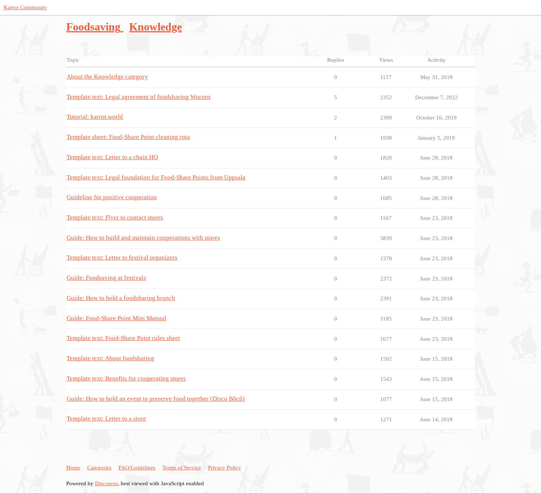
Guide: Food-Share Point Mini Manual (116, 318)
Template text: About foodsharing (110, 358)
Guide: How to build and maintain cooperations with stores (143, 237)
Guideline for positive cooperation (112, 197)
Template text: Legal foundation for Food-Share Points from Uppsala (156, 177)
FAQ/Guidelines (137, 468)
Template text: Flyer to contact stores (115, 217)
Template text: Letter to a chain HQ (112, 157)
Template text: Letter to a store (106, 418)
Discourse (106, 483)
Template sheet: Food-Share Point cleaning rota (128, 136)
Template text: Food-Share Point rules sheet (123, 338)
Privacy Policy (224, 468)
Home (73, 468)
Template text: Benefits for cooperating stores (126, 378)
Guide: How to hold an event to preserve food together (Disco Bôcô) (156, 398)
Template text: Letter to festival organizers (122, 257)
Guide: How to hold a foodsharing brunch (121, 297)
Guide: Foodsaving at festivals (106, 277)
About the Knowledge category (107, 76)
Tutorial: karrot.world (95, 116)
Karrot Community (25, 7)
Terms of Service (181, 468)
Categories (99, 468)
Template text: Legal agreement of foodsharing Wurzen (139, 96)
